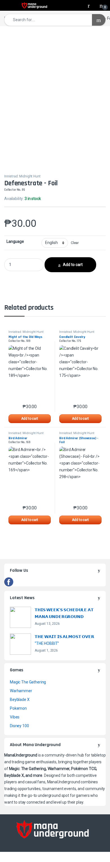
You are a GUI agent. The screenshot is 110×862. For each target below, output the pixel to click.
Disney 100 (19, 726)
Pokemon (18, 708)
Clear (75, 243)
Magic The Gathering (28, 682)
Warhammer (21, 691)
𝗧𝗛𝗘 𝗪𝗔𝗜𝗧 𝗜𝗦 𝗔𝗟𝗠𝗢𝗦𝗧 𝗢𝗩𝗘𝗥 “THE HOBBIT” (64, 640)
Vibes (14, 717)
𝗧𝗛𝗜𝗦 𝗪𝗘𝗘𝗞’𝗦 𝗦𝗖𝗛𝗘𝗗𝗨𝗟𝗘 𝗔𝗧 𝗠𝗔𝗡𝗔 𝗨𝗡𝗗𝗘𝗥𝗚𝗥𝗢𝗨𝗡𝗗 (64, 613)
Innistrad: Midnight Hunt (22, 176)
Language (15, 241)
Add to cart (73, 264)
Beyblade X (20, 699)
